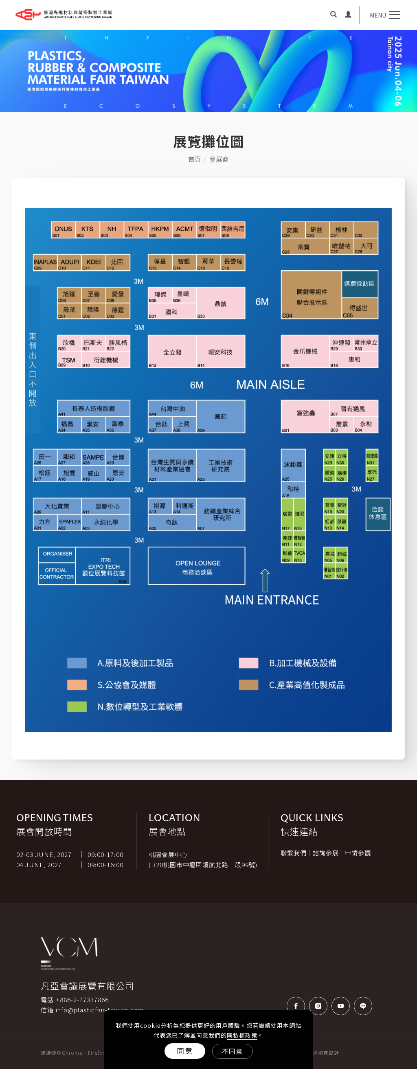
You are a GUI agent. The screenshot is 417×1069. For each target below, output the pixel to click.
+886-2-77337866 (82, 999)
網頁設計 (328, 1052)
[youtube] (342, 1006)
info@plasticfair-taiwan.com (100, 1009)
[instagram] (320, 1006)
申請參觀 (358, 852)
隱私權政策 (242, 1035)
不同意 (232, 1051)
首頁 (194, 159)
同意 (185, 1050)
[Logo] (63, 13)
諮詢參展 (326, 852)
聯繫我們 (294, 852)
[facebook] (298, 1006)
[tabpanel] (208, 71)
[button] (333, 15)
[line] (365, 1006)
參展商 (219, 159)
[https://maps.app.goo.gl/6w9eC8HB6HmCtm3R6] (258, 864)
